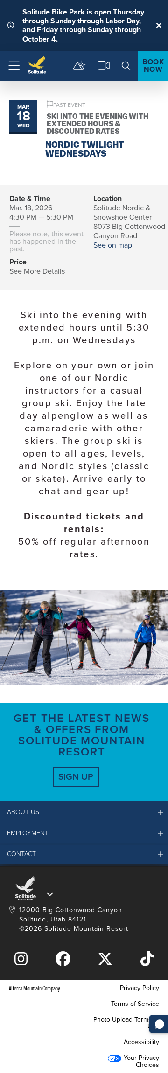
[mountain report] (79, 65)
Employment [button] (28, 833)
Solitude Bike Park (53, 12)
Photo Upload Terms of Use (126, 1023)
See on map (112, 245)
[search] (126, 65)
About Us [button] (23, 812)
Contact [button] (21, 854)
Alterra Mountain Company (34, 987)
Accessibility (141, 1042)
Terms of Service (135, 1004)
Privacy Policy (139, 988)
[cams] (103, 65)
